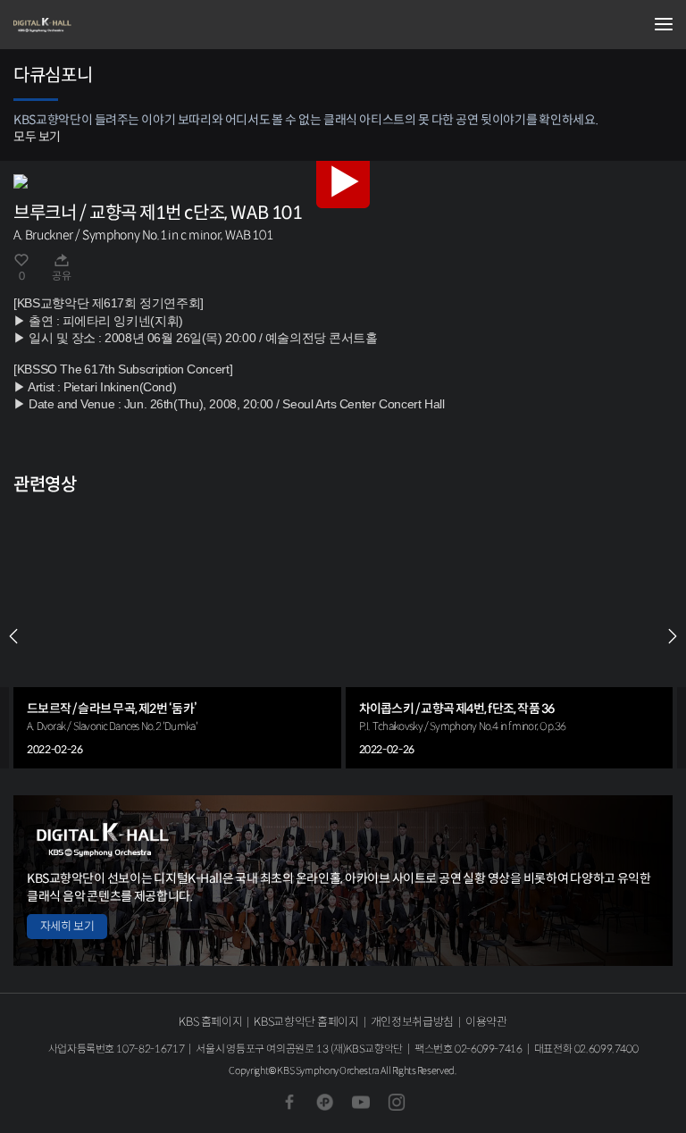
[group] (177, 636)
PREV (13, 636)
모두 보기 (37, 137)
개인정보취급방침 (412, 1022)
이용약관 (486, 1022)
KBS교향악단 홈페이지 (306, 1022)
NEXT (672, 636)
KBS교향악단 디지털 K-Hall (102, 25)
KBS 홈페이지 (210, 1022)
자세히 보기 (67, 926)
